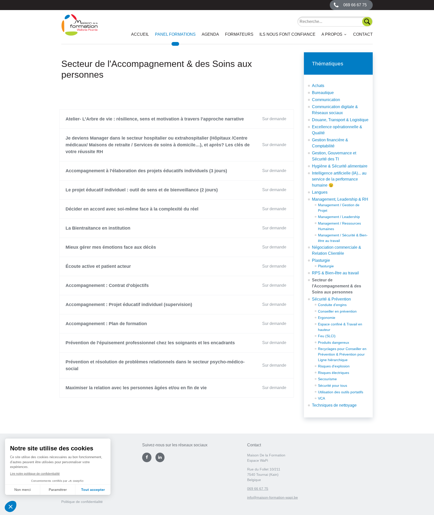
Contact (363, 34)
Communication (326, 100)
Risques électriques (333, 373)
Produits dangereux (333, 342)
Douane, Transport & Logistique (340, 120)
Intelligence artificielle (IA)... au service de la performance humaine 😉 (339, 179)
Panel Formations (175, 34)
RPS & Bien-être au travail (335, 273)
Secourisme (327, 379)
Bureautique (323, 93)
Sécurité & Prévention (331, 299)
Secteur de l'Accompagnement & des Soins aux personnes (336, 286)
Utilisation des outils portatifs (340, 392)
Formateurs (239, 34)
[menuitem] (140, 34)
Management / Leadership (339, 217)
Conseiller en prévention (337, 311)
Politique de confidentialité (82, 502)
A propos (331, 34)
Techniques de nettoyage (334, 405)
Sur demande (274, 119)
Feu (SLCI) (327, 336)
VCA (321, 398)
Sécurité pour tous (332, 385)
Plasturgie (321, 260)
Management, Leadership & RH (340, 199)
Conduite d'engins (332, 305)
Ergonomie (326, 318)
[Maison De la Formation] (79, 29)
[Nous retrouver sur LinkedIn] (160, 457)
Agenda (210, 34)
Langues (320, 192)
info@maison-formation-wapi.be (272, 497)
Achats (318, 85)
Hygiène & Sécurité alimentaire (339, 166)
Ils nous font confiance (287, 34)
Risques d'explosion (334, 366)
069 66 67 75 (257, 489)
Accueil (140, 34)
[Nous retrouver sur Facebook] (146, 457)
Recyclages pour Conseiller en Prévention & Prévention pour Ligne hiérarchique (342, 354)
